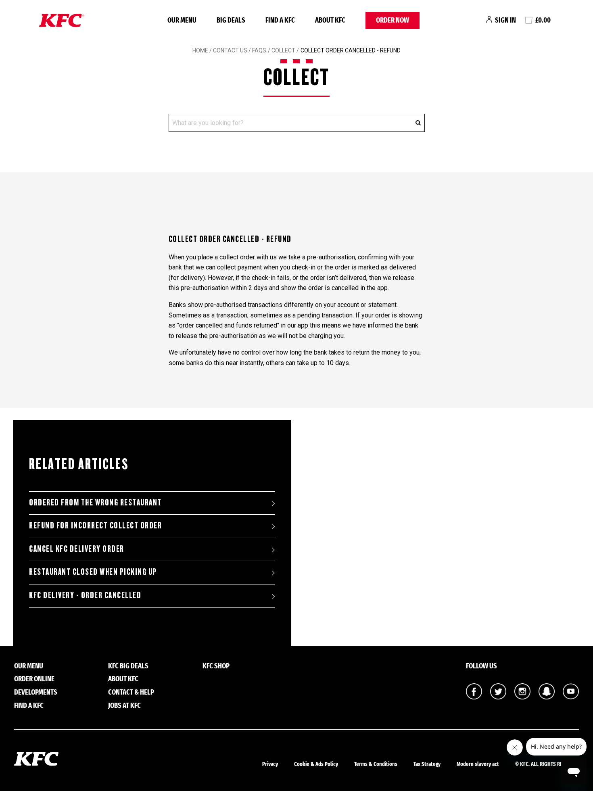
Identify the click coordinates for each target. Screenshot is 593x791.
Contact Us (230, 50)
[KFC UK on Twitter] (498, 697)
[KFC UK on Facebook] (474, 697)
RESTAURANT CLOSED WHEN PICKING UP (93, 572)
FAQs (258, 50)
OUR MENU (181, 20)
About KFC (330, 20)
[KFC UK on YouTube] (571, 697)
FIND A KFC (280, 20)
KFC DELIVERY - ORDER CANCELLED (85, 595)
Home (200, 50)
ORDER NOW (392, 20)
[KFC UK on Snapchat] (547, 697)
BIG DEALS (231, 20)
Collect (283, 50)
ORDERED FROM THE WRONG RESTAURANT (95, 502)
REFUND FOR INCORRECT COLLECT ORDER (95, 525)
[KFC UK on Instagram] (522, 697)
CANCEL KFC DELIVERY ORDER (76, 549)
